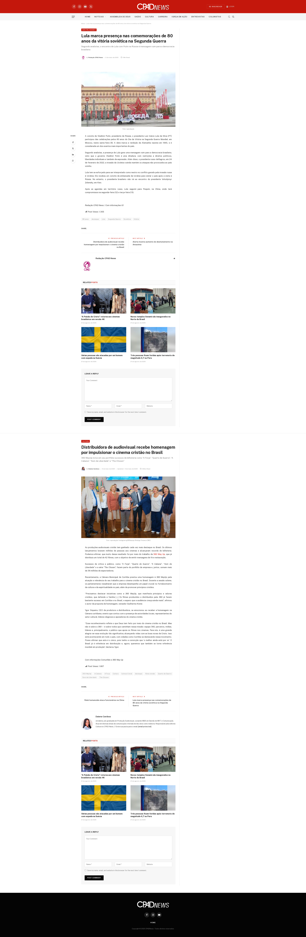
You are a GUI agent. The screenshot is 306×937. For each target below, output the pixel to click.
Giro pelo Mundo (89, 30)
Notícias (99, 17)
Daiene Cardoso (93, 469)
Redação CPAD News (95, 57)
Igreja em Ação (179, 17)
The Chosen (104, 677)
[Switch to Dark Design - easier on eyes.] (229, 17)
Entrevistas (198, 17)
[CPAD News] (153, 6)
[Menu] (73, 16)
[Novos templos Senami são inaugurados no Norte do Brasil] (153, 301)
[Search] (233, 16)
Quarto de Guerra (164, 674)
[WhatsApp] (73, 160)
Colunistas (215, 17)
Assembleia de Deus (120, 17)
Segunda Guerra (114, 219)
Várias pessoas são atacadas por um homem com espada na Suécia (102, 356)
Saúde (138, 17)
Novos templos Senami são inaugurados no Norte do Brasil (151, 318)
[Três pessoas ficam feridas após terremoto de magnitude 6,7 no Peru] (153, 339)
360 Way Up (159, 554)
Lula (103, 219)
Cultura (149, 17)
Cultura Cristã (126, 674)
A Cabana (98, 674)
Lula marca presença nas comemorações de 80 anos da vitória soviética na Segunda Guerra (152, 703)
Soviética (127, 219)
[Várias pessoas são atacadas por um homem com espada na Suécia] (103, 339)
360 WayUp (86, 674)
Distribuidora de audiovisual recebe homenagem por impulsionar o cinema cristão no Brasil (104, 244)
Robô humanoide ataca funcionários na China (104, 700)
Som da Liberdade (89, 677)
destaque (95, 219)
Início (83, 23)
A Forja (107, 674)
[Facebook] (73, 142)
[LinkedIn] (73, 154)
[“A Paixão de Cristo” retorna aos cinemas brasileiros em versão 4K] (103, 301)
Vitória (136, 219)
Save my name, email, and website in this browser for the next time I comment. (117, 412)
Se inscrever (215, 7)
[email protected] (144, 727)
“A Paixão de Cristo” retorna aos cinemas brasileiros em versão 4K (100, 318)
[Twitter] (73, 148)
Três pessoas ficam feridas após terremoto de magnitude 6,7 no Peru (153, 356)
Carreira (163, 17)
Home (87, 17)
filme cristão (150, 674)
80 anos (85, 219)
